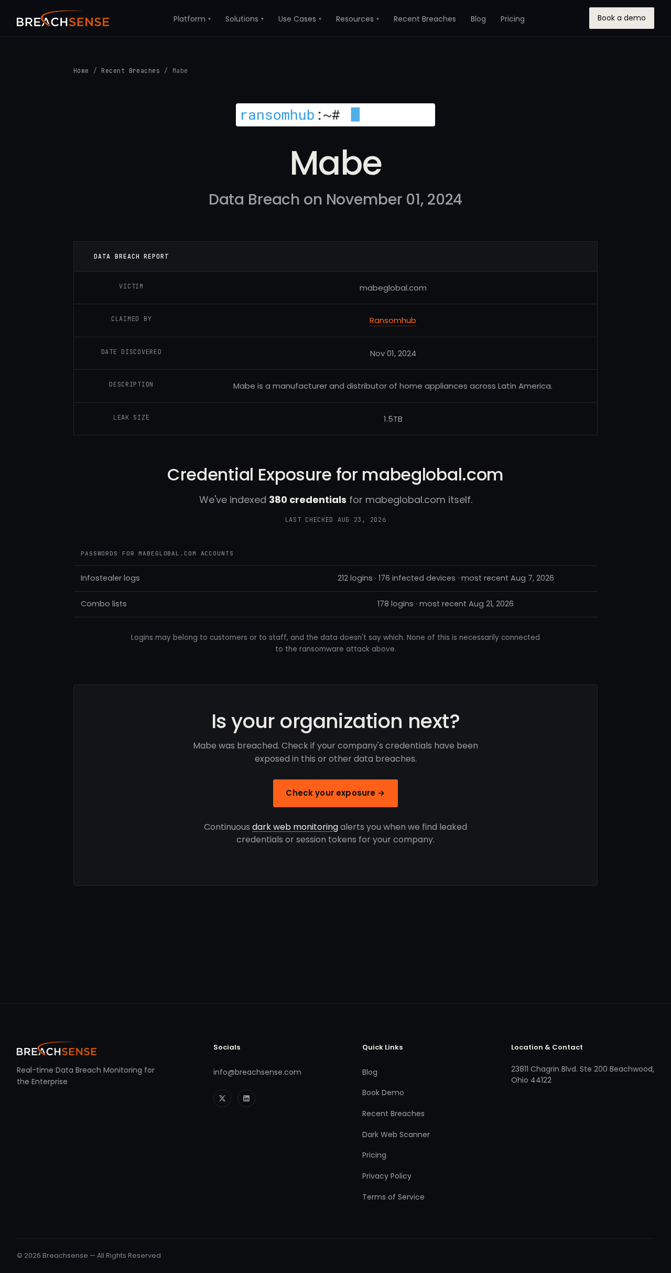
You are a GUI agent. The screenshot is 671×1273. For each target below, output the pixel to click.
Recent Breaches (425, 19)
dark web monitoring (295, 827)
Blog (478, 19)
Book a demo (622, 18)
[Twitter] (222, 1098)
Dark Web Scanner (396, 1134)
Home (81, 70)
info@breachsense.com (257, 1072)
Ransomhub (393, 320)
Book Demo (383, 1092)
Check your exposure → (335, 792)
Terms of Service (393, 1197)
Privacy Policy (387, 1176)
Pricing (513, 19)
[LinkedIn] (246, 1098)
